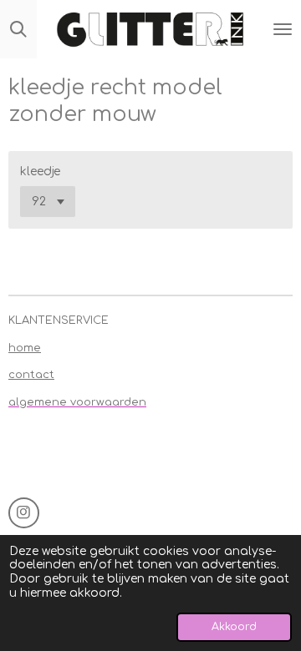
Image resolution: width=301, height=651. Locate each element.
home (24, 348)
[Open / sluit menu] (282, 29)
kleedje (40, 171)
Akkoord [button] (234, 627)
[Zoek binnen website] (18, 29)
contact (31, 375)
